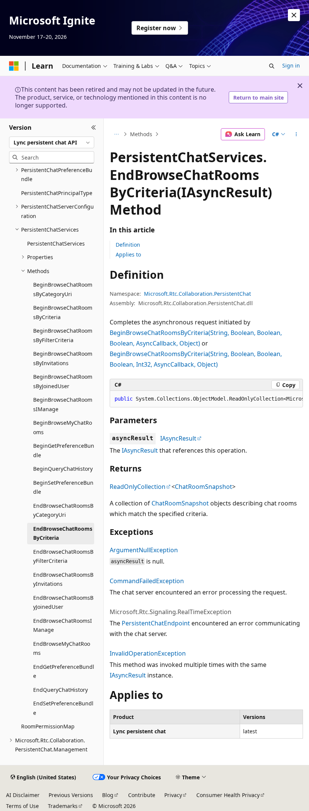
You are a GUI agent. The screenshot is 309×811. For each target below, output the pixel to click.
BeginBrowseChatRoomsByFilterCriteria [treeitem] (62, 335)
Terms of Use (22, 805)
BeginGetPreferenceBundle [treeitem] (63, 450)
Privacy (173, 795)
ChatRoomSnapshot (203, 486)
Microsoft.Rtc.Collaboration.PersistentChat (197, 293)
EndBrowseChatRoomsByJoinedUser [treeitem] (63, 602)
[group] (206, 399)
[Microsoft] (14, 66)
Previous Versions (71, 795)
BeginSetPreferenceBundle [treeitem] (63, 487)
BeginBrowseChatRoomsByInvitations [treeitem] (62, 358)
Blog (107, 795)
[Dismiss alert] (294, 15)
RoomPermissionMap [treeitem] (48, 726)
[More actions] (296, 134)
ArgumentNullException (144, 550)
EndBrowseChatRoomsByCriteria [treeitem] (62, 533)
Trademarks (63, 805)
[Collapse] (93, 127)
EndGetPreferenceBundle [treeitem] (63, 671)
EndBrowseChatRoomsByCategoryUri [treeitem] (63, 510)
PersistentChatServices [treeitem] (56, 243)
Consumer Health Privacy (228, 795)
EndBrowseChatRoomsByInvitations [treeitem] (63, 579)
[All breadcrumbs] (116, 134)
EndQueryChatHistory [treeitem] (60, 689)
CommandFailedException (147, 581)
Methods (141, 134)
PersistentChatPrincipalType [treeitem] (56, 193)
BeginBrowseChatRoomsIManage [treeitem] (62, 404)
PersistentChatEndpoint (156, 623)
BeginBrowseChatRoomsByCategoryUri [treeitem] (62, 289)
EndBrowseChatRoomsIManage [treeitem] (62, 625)
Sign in (291, 65)
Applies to (128, 254)
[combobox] (51, 143)
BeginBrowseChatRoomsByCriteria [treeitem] (62, 312)
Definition (128, 244)
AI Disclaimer (23, 795)
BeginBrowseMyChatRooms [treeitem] (62, 427)
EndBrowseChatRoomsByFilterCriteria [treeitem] (63, 556)
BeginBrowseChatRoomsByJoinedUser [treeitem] (62, 381)
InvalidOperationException (148, 653)
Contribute (141, 795)
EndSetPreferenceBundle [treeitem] (63, 708)
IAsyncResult (178, 438)
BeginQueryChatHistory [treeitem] (63, 468)
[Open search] (271, 66)
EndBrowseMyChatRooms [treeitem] (61, 648)
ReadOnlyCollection (137, 486)
